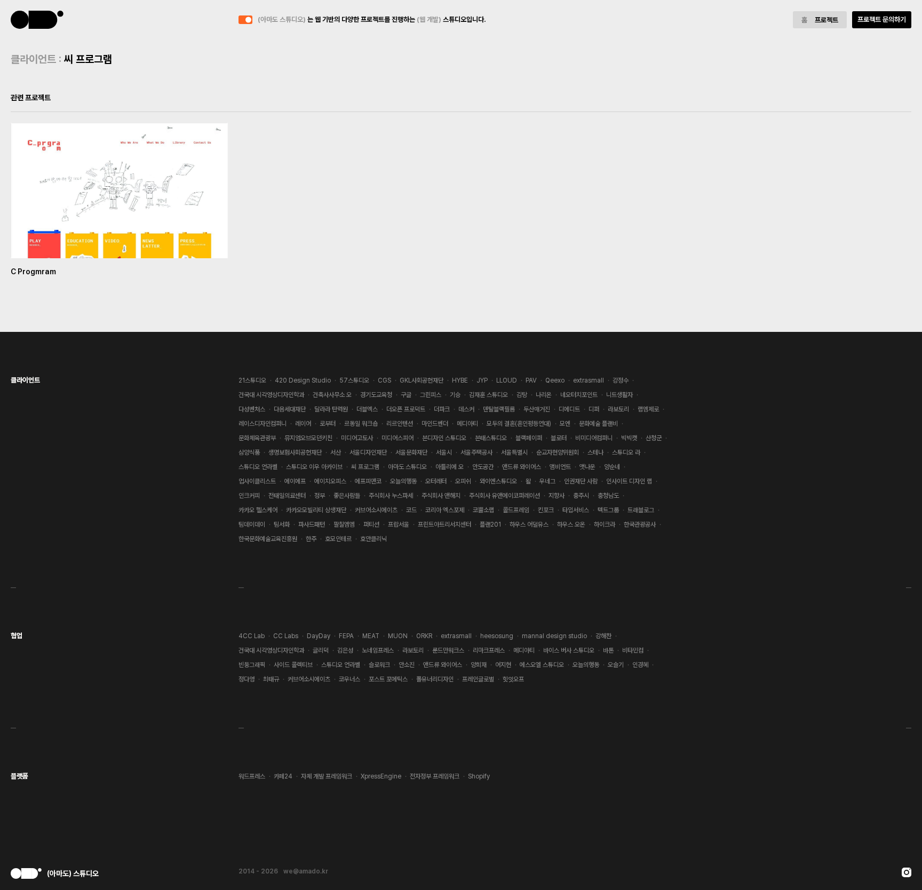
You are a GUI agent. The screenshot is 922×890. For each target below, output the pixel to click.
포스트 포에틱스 (388, 679)
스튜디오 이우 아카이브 (314, 467)
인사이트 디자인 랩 (629, 481)
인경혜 (640, 665)
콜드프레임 (516, 510)
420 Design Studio (303, 380)
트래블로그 (640, 510)
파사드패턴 (311, 524)
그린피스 (430, 395)
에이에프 (295, 481)
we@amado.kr (305, 871)
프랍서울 (398, 524)
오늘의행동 (403, 481)
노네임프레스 (378, 650)
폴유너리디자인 (435, 679)
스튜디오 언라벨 (258, 467)
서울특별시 (514, 452)
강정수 (621, 380)
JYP (482, 380)
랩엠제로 (648, 409)
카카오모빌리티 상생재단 (316, 510)
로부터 (328, 423)
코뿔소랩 (483, 510)
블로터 (559, 438)
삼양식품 (249, 452)
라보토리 (618, 409)
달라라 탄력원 (331, 409)
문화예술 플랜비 (598, 423)
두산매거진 (536, 409)
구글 (406, 395)
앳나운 (587, 467)
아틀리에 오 (449, 467)
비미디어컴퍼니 (594, 438)
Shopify (479, 776)
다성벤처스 (252, 409)
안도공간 (483, 467)
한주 (311, 539)
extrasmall (588, 380)
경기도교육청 (376, 395)
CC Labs (285, 636)
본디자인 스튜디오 (444, 438)
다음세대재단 (290, 409)
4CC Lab (252, 636)
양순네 (612, 467)
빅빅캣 (629, 438)
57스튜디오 (354, 380)
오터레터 (436, 481)
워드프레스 (252, 776)
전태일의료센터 (287, 495)
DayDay (318, 636)
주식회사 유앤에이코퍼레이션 (504, 495)
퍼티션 (371, 524)
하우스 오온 (571, 524)
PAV (531, 380)
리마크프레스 (489, 650)
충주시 (581, 495)
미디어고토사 (357, 438)
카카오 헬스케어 (258, 510)
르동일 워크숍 (361, 423)
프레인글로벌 (478, 679)
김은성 (345, 650)
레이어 (303, 423)
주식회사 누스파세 (391, 495)
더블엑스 (367, 409)
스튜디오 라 (626, 452)
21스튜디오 (252, 380)
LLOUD (506, 380)
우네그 (547, 481)
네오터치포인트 (579, 395)
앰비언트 (560, 467)
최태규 (271, 679)
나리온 (544, 395)
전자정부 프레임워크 (434, 776)
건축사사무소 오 (332, 395)
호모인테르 (338, 539)
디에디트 (569, 409)
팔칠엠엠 (344, 524)
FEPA (346, 636)
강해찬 (603, 636)
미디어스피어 (397, 438)
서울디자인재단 (368, 452)
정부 (319, 495)
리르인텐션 (399, 423)
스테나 (595, 452)
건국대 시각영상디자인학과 (271, 395)
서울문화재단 (411, 452)
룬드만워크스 (448, 650)
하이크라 (604, 524)
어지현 (503, 665)
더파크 (442, 409)
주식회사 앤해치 (441, 495)
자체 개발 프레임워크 (326, 776)
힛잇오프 (513, 679)
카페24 (283, 776)
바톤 (608, 650)
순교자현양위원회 (557, 452)
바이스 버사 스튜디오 (568, 650)
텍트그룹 (608, 510)
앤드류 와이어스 (521, 467)
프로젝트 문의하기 (881, 19)
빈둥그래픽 (252, 665)
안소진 (407, 665)
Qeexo (555, 380)
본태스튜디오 (491, 438)
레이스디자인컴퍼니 (263, 423)
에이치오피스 (330, 481)
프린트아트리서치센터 (444, 524)
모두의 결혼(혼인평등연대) (519, 423)
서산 (335, 452)
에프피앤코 (368, 481)
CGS (384, 380)
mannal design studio (554, 636)
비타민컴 (632, 650)
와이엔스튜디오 (498, 481)
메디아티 (467, 423)
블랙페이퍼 (528, 438)
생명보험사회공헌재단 (295, 452)
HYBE (460, 380)
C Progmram (33, 271)
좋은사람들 (346, 495)
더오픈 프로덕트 (405, 409)
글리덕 (321, 650)
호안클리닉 (373, 539)
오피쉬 (463, 481)
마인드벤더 (435, 423)
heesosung (496, 636)
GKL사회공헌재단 (421, 380)
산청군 (654, 438)
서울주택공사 (476, 452)
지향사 (557, 495)
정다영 (247, 679)
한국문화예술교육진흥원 (268, 539)
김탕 (521, 395)
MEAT (370, 636)
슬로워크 (379, 665)
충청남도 (608, 495)
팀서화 (282, 524)
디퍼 (594, 409)
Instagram (906, 872)
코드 (411, 510)
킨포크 (546, 510)
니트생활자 (619, 395)
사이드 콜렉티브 (293, 665)
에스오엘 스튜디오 (542, 665)
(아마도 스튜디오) (37, 20)
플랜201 (490, 524)
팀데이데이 (252, 524)
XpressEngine (381, 776)
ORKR (424, 636)
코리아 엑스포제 (444, 510)
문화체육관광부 (257, 438)
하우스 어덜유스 (529, 524)
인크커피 (249, 495)
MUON (398, 636)
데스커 (466, 409)
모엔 (565, 423)
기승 (455, 395)
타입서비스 (575, 510)
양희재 (479, 665)
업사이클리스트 (257, 481)
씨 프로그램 (365, 467)
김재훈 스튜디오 (488, 395)
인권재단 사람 (581, 481)
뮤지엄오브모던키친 (308, 438)
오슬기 (616, 665)
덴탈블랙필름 (499, 409)
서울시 (444, 452)
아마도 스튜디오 (407, 467)
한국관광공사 (640, 524)
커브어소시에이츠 (376, 510)
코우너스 (349, 679)
